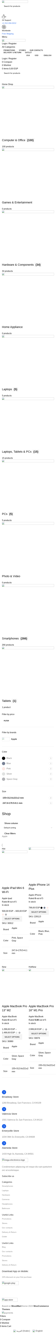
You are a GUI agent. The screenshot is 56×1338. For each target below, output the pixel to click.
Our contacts (7, 1228)
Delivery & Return (9, 1232)
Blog (4, 1247)
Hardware (6, 1195)
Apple (4, 836)
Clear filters (10, 833)
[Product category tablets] (28, 397)
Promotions (6, 1219)
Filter (6, 721)
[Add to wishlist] (19, 883)
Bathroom (6, 1208)
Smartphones (7, 1186)
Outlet (4, 1237)
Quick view (12, 883)
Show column (11, 823)
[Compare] (5, 883)
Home (5, 84)
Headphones (7, 1204)
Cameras (6, 1199)
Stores (4, 1223)
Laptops (5, 1190)
